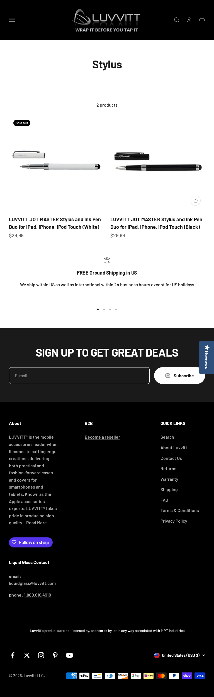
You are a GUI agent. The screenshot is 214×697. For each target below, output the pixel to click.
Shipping (169, 489)
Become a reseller (102, 436)
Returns (168, 468)
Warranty (169, 479)
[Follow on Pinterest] (55, 655)
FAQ (164, 500)
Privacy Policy (173, 520)
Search (167, 436)
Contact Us (171, 458)
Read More (36, 522)
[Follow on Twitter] (27, 655)
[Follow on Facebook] (12, 655)
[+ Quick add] (196, 201)
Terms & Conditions (179, 510)
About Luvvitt (173, 447)
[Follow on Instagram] (41, 655)
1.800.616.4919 (37, 594)
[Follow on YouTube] (69, 655)
